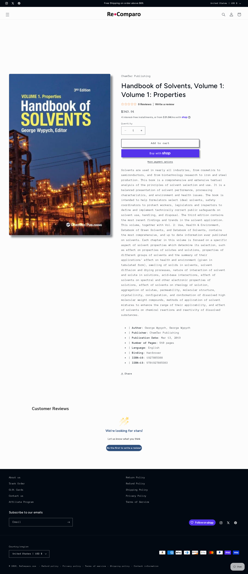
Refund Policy (135, 483)
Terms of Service (137, 502)
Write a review (164, 104)
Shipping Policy (137, 489)
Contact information (146, 566)
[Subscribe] (68, 522)
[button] (7, 14)
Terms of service (95, 566)
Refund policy (50, 566)
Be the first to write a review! (124, 448)
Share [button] (128, 373)
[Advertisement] (124, 45)
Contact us (16, 495)
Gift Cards (16, 489)
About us (15, 477)
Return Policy (135, 477)
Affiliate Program (21, 502)
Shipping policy (120, 566)
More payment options (160, 162)
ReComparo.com (27, 566)
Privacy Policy (136, 495)
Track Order (17, 483)
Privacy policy (72, 566)
